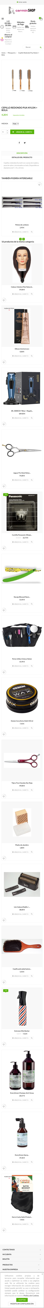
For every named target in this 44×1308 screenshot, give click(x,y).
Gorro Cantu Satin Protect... (22, 1217)
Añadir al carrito (24, 132)
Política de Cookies (31, 1295)
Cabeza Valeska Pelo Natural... (22, 287)
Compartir (19, 143)
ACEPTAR (22, 1300)
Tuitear (25, 143)
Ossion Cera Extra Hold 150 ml (22, 721)
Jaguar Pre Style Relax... (22, 473)
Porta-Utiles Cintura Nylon (22, 659)
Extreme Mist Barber (22, 1031)
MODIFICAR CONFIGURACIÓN (22, 1304)
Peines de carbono (22, 225)
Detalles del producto (22, 157)
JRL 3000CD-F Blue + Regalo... (22, 411)
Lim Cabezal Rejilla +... (22, 907)
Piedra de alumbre (22, 845)
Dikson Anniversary (22, 349)
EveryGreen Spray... (22, 1155)
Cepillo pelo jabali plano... (22, 969)
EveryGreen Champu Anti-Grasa (22, 1093)
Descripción (22, 153)
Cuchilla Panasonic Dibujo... (22, 535)
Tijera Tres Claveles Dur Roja (22, 783)
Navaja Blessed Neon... (22, 597)
